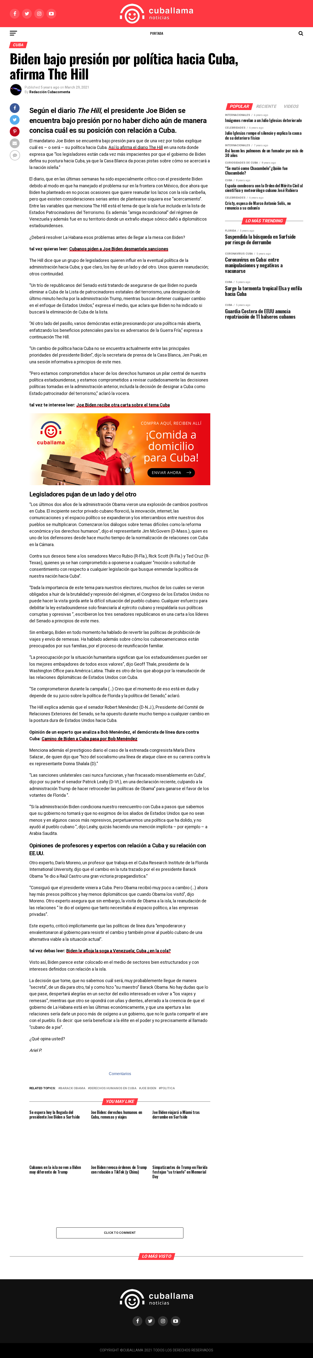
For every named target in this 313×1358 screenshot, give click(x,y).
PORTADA (156, 33)
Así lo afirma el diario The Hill (136, 147)
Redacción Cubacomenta (49, 92)
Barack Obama (72, 1088)
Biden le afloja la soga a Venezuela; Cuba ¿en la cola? (118, 950)
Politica (168, 1088)
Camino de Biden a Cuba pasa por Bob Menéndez (89, 738)
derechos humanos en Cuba (113, 1088)
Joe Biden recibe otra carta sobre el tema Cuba (123, 405)
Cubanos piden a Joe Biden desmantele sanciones (118, 249)
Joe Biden (148, 1088)
